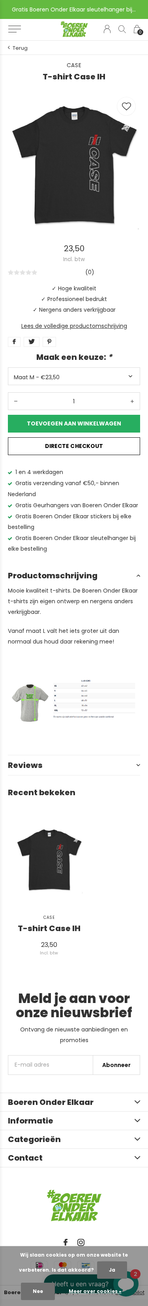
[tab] (74, 575)
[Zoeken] (122, 29)
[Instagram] (80, 1242)
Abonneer (116, 1065)
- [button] (16, 401)
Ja (112, 1269)
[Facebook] (65, 1242)
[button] (14, 29)
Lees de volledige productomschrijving (74, 326)
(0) (89, 272)
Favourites (126, 106)
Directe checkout (74, 446)
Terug (20, 48)
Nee (38, 1291)
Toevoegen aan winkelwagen (74, 423)
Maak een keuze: (74, 357)
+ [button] (132, 401)
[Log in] (107, 29)
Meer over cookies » (95, 1291)
